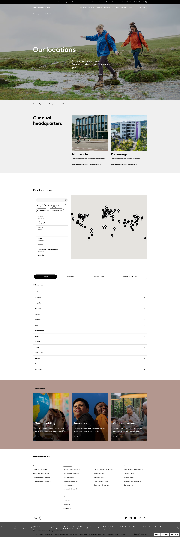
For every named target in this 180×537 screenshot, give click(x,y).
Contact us (67, 509)
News (65, 493)
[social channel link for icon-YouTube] (135, 518)
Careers (126, 466)
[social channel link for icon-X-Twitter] (144, 518)
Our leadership (68, 477)
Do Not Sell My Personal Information (74, 529)
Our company (37, 14)
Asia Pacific (48, 206)
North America (60, 206)
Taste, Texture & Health (41, 473)
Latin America (41, 210)
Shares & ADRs (99, 477)
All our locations (67, 104)
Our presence (54, 104)
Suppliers (66, 505)
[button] (137, 7)
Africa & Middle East (56, 210)
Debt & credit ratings (101, 485)
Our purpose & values (71, 473)
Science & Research (70, 489)
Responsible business (70, 481)
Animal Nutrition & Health (42, 481)
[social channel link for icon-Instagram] (140, 518)
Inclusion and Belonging (132, 481)
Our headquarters (39, 104)
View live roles (129, 473)
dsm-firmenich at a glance (103, 469)
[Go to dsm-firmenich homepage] (41, 7)
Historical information (101, 481)
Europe (39, 206)
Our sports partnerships (71, 469)
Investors (97, 466)
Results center (99, 473)
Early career (128, 485)
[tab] (45, 276)
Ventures (66, 501)
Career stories (129, 477)
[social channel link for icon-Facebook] (130, 518)
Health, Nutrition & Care (41, 477)
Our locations (68, 497)
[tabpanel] (90, 326)
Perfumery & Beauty (40, 469)
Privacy (58, 529)
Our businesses (38, 466)
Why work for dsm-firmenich (134, 469)
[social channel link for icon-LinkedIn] (126, 518)
